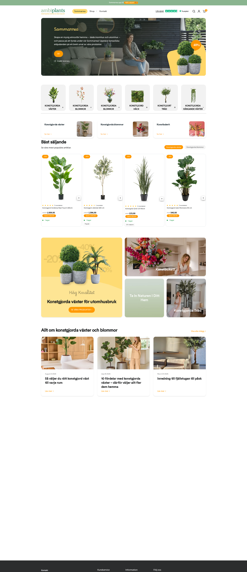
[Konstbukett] (165, 257)
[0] (203, 11)
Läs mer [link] (48, 391)
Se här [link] (47, 134)
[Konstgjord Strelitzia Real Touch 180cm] (61, 178)
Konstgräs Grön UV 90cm (135, 209)
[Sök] (193, 11)
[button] (58, 54)
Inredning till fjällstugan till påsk (179, 378)
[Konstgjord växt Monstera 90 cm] (186, 178)
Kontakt (103, 11)
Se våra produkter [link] (81, 310)
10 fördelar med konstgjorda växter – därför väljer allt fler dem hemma (121, 382)
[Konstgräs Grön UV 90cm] (144, 178)
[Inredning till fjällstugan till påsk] (179, 353)
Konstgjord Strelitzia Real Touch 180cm (57, 208)
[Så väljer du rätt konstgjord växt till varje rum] (67, 353)
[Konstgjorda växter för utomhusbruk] (81, 277)
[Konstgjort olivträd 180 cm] (103, 178)
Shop (92, 11)
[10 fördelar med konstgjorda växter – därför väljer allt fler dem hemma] (123, 353)
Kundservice (103, 570)
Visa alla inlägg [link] (197, 331)
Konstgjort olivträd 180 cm (94, 208)
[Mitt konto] (198, 11)
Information (131, 570)
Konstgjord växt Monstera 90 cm (179, 208)
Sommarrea (79, 11)
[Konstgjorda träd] (186, 298)
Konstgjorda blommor (195, 147)
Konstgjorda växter (173, 147)
